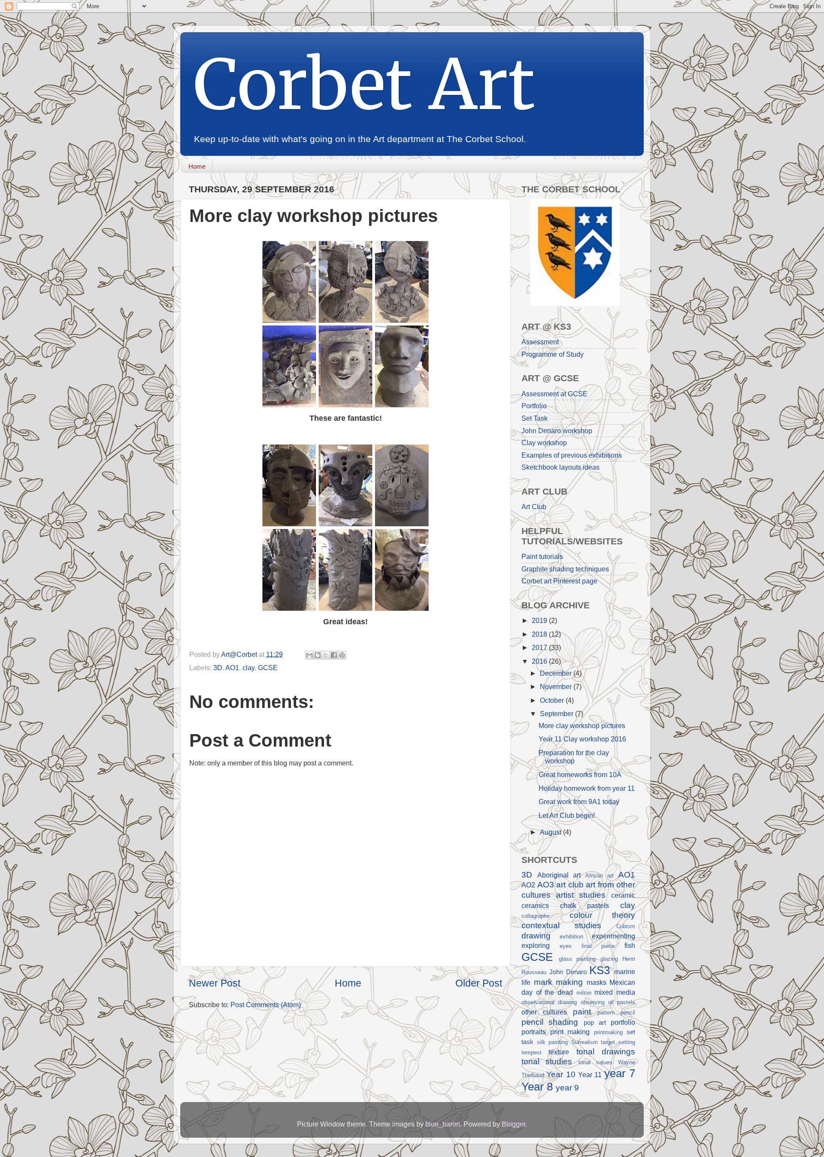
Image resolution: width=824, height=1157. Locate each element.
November (556, 686)
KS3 (599, 970)
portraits (533, 1032)
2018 (540, 634)
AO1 (232, 667)
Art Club (533, 506)
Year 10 (560, 1074)
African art (599, 875)
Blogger (513, 1124)
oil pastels (621, 1002)
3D (217, 667)
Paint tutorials (542, 556)
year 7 (619, 1073)
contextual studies (561, 925)
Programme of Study (552, 354)
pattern (606, 1012)
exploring (535, 945)
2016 (540, 661)
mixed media (614, 992)
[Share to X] (325, 655)
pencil (628, 1012)
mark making (558, 982)
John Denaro (568, 972)
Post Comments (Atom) (265, 1004)
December (556, 673)
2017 (540, 647)
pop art (595, 1022)
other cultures (544, 1012)
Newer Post (214, 983)
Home (197, 166)
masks (596, 982)
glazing (609, 959)
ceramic (623, 895)
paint (582, 1011)
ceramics (535, 905)
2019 (540, 620)
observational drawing (549, 1002)
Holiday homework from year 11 (587, 788)
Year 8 (537, 1087)
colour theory (603, 915)
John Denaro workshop (556, 430)
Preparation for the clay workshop (574, 757)
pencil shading (549, 1021)
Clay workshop (544, 442)
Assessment (540, 342)
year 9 (567, 1087)
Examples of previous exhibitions (571, 455)
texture (558, 1052)
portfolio (623, 1022)
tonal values (595, 1062)
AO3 (545, 884)
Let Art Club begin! (567, 815)
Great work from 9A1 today (579, 801)
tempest (531, 1052)
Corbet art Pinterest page (559, 581)
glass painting (577, 959)
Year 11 (590, 1074)
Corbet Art (364, 85)
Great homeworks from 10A (580, 774)
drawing (536, 935)
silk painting (552, 1042)
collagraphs (535, 916)
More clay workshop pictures (582, 725)
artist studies (581, 894)
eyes (566, 946)
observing (593, 1002)
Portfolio (534, 406)
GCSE (268, 667)
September (557, 713)
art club (570, 884)
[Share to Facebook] (334, 655)
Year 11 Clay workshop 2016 (582, 739)
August (551, 832)
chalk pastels (584, 905)
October (553, 700)
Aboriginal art (559, 875)
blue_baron (442, 1124)
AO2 (528, 885)
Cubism (625, 926)
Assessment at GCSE (554, 394)
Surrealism (584, 1042)
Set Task (534, 418)
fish (629, 945)
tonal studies (546, 1061)
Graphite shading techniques (565, 569)
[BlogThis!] (317, 655)
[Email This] (309, 655)
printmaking (608, 1032)
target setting (618, 1042)
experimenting (613, 936)
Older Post (478, 983)
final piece (598, 946)
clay (248, 667)
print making (570, 1032)
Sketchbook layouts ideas (560, 467)
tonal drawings (605, 1051)
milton (583, 993)
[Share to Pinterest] (342, 655)
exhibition (571, 936)
